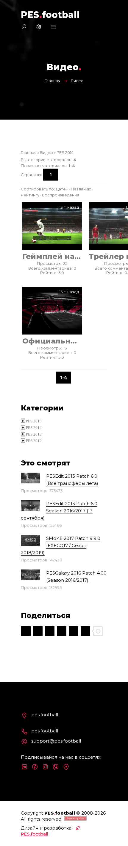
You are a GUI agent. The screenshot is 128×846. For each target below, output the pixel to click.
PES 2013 (34, 434)
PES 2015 (34, 421)
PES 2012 (34, 441)
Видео (46, 152)
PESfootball (50, 14)
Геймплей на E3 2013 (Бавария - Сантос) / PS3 (52, 256)
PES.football (34, 834)
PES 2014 (65, 152)
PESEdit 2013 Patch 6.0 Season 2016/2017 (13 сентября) (59, 511)
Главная (52, 80)
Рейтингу (30, 195)
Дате (61, 189)
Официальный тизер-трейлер (52, 341)
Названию (81, 189)
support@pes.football (56, 741)
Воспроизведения (60, 195)
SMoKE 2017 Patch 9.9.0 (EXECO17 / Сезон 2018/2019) (60, 545)
